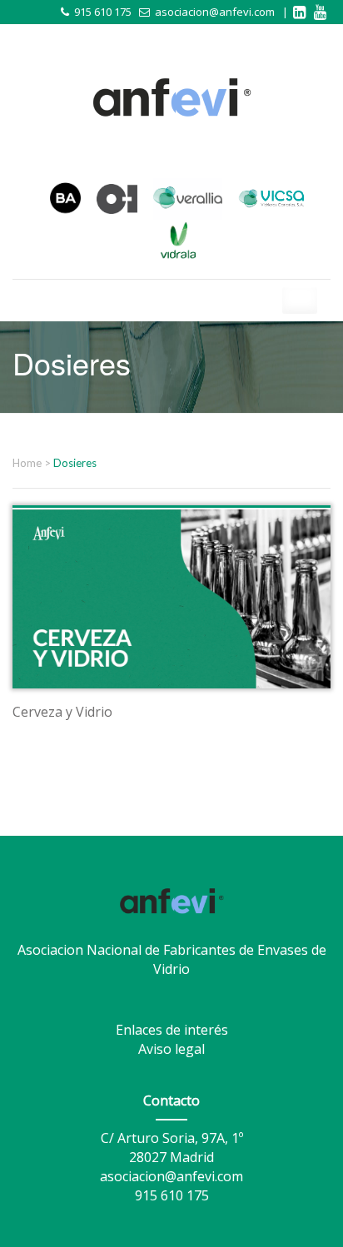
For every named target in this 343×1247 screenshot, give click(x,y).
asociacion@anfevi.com (215, 11)
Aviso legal (171, 1049)
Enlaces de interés (172, 1030)
